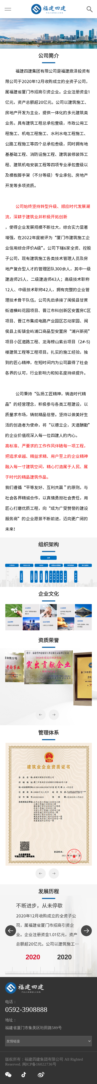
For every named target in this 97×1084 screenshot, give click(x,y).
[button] (41, 714)
